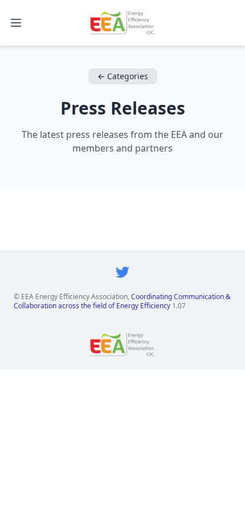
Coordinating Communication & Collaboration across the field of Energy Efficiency (122, 301)
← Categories (122, 76)
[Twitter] (122, 272)
